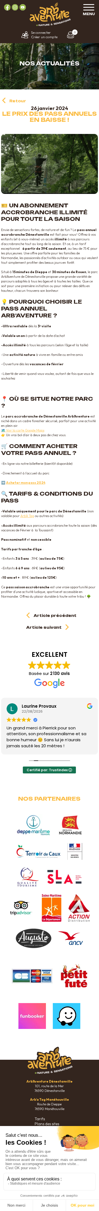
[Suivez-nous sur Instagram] (15, 7)
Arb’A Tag (27, 516)
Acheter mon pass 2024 (25, 482)
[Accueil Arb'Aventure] (49, 25)
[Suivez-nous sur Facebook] (7, 7)
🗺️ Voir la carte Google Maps (22, 430)
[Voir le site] (33, 825)
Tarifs (40, 1118)
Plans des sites (47, 1123)
